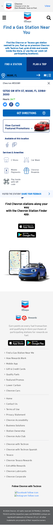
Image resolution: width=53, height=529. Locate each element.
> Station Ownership (14, 431)
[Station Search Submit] (38, 75)
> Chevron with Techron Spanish (20, 449)
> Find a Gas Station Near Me (19, 352)
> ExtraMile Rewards (14, 465)
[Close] (2, 6)
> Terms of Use (12, 409)
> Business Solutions (14, 425)
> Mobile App (11, 363)
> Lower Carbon (12, 385)
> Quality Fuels (11, 374)
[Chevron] (27, 21)
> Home (8, 398)
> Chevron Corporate (15, 476)
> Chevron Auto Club (14, 436)
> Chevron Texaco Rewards (18, 460)
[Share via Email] (17, 105)
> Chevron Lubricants (15, 471)
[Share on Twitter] (5, 105)
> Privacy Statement (14, 414)
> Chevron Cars (12, 390)
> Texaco (8, 455)
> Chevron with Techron (16, 444)
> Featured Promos (14, 379)
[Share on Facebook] (11, 105)
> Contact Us (10, 404)
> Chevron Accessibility (16, 420)
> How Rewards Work (15, 358)
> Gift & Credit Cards (14, 369)
